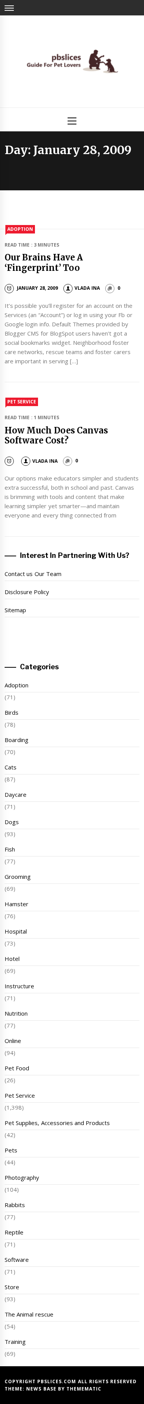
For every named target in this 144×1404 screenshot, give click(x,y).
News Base (42, 1389)
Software (17, 1259)
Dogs (12, 822)
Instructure (19, 986)
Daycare (15, 794)
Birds (11, 712)
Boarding (16, 740)
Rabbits (15, 1205)
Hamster (16, 904)
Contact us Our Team (33, 574)
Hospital (16, 931)
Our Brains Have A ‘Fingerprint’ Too (44, 262)
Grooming (18, 876)
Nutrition (16, 1013)
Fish (10, 849)
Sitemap (15, 610)
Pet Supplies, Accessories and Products (57, 1123)
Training (15, 1341)
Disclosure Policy (27, 592)
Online (13, 1041)
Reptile (14, 1232)
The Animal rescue (29, 1314)
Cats (11, 767)
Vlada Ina (86, 288)
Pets (11, 1150)
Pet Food (17, 1068)
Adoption (20, 229)
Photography (22, 1177)
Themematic (83, 1389)
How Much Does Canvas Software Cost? (56, 435)
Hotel (12, 958)
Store (12, 1287)
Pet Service (21, 401)
